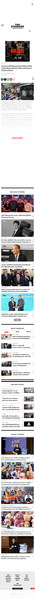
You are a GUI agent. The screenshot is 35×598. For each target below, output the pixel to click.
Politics (4, 63)
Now (27, 576)
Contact (26, 580)
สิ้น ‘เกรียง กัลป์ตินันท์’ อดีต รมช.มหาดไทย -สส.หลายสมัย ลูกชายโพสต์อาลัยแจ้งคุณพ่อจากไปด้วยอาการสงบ (16, 241)
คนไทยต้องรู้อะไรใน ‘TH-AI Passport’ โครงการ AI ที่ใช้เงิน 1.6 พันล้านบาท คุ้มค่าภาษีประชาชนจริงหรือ (10, 392)
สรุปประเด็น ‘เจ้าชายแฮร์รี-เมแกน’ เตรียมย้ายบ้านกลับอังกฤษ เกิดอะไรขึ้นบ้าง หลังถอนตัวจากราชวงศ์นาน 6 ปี (11, 417)
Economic (5, 389)
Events (26, 578)
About (17, 580)
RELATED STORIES (17, 192)
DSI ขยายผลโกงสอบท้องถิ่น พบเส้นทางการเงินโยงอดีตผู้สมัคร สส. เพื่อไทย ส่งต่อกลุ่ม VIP (21, 337)
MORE (17, 320)
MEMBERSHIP (17, 588)
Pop (27, 575)
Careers (17, 578)
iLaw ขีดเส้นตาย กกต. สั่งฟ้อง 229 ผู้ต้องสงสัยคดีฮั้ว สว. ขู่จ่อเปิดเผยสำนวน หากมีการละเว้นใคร (15, 459)
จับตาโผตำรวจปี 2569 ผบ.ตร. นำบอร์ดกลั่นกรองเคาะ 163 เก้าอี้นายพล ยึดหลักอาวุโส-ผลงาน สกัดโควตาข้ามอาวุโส (21, 355)
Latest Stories (17, 434)
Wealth (17, 575)
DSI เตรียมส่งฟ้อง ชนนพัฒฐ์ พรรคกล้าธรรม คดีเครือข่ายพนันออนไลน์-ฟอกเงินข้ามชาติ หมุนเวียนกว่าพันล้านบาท (16, 483)
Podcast (8, 576)
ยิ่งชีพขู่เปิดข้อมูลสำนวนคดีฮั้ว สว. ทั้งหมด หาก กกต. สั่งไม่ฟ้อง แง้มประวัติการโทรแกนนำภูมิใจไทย (15, 557)
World (4, 405)
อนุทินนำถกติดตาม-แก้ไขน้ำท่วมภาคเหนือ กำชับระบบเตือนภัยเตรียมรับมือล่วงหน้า (21, 373)
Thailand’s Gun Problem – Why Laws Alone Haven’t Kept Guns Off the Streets (10, 399)
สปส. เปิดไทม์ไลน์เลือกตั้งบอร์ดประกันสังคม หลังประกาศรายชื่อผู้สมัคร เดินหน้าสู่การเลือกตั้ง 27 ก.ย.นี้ (11, 425)
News (8, 575)
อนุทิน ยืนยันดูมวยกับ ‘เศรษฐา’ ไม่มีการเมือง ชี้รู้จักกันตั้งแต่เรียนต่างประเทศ (16, 216)
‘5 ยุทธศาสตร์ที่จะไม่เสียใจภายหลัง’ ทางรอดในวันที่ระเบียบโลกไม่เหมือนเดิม (11, 408)
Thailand (15, 334)
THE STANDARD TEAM (9, 74)
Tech (11, 389)
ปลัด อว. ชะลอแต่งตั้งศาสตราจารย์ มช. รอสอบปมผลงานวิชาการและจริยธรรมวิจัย (21, 346)
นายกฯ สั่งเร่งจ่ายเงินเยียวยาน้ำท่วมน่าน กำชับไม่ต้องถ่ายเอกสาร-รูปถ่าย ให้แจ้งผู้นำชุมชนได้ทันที (21, 364)
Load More (17, 562)
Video (17, 576)
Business (4, 505)
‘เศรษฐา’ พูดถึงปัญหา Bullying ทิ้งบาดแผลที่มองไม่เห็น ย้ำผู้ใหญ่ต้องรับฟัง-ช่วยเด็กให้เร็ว (15, 266)
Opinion (8, 578)
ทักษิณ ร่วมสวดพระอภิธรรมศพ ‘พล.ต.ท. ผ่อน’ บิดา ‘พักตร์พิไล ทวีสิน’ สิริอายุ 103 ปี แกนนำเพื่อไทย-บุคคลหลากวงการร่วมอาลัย (15, 290)
